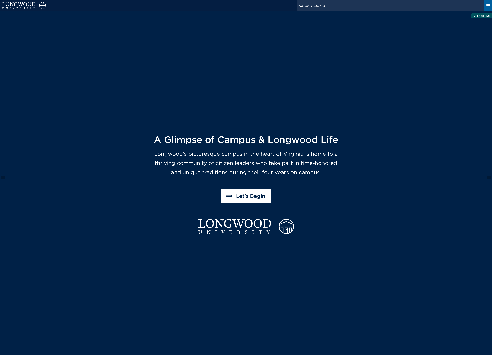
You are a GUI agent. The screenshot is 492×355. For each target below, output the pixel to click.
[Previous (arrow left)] (4, 177)
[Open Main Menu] (488, 5)
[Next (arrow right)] (487, 177)
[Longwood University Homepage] (98, 5)
